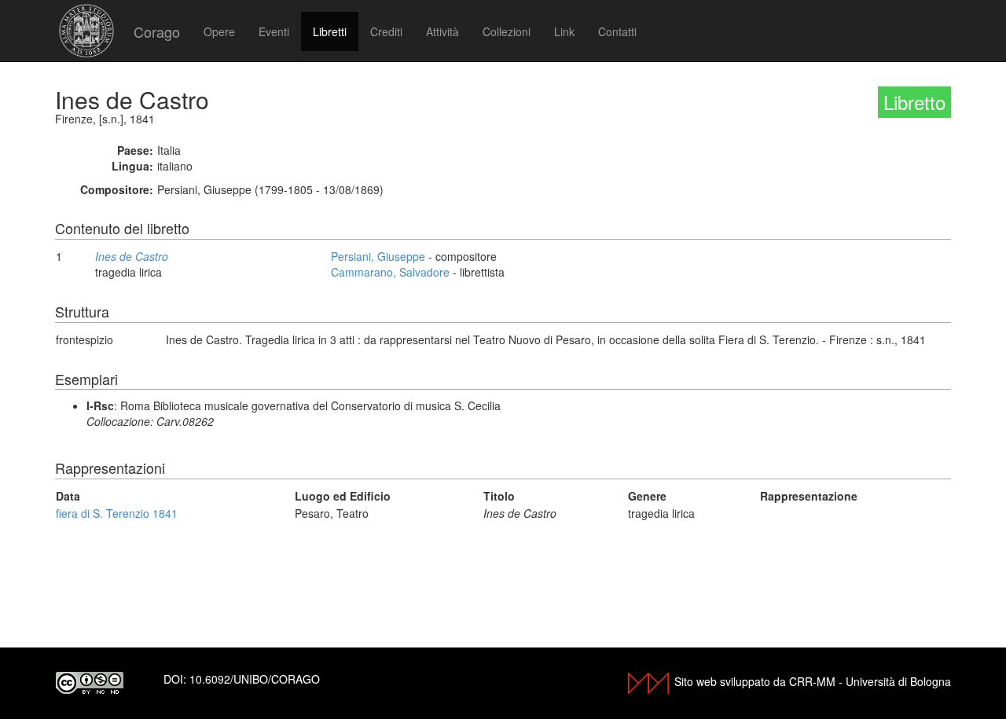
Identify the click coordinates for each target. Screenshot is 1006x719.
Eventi (274, 31)
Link (564, 31)
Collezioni (507, 31)
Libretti (330, 31)
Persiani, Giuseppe (378, 256)
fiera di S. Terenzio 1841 (117, 513)
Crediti (386, 31)
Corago (157, 31)
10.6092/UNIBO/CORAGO (254, 679)
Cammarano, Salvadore (390, 272)
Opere (219, 31)
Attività (442, 31)
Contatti (617, 31)
